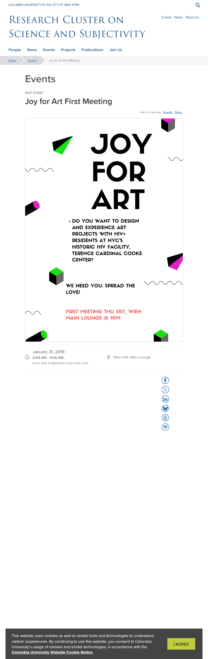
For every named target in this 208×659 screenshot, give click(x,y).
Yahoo (178, 112)
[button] (165, 380)
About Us (192, 17)
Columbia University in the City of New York (44, 5)
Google (167, 112)
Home (12, 60)
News (178, 17)
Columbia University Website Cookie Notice (52, 652)
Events (166, 17)
